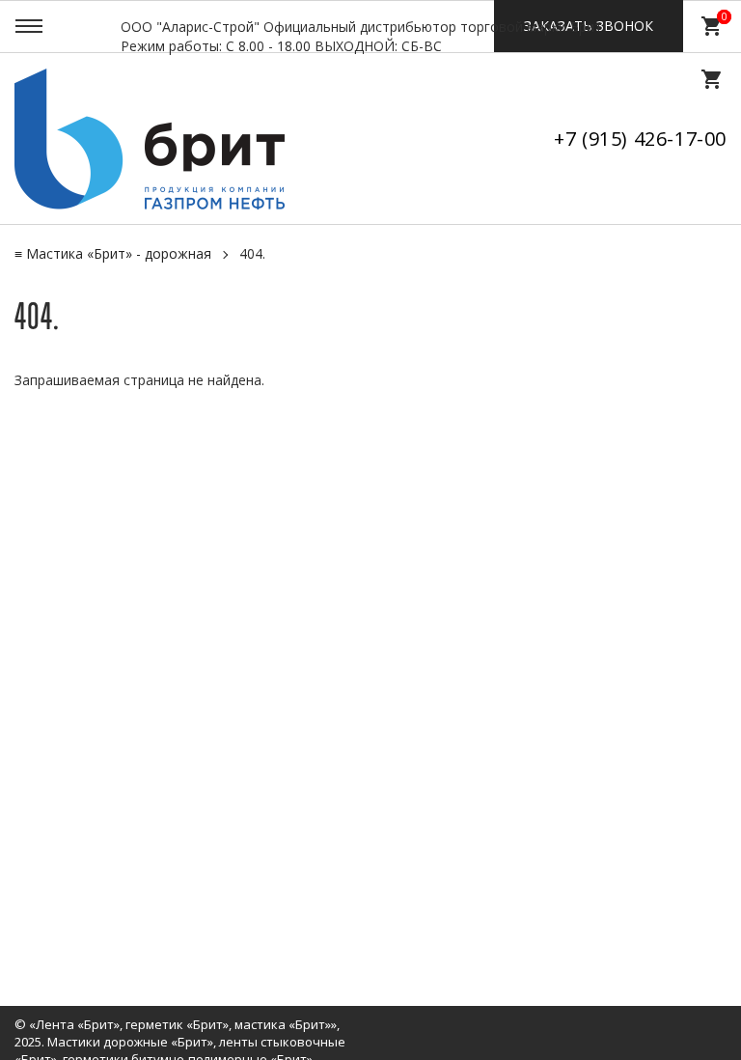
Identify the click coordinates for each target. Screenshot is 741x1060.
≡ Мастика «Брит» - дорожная (112, 253)
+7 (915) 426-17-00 (640, 139)
